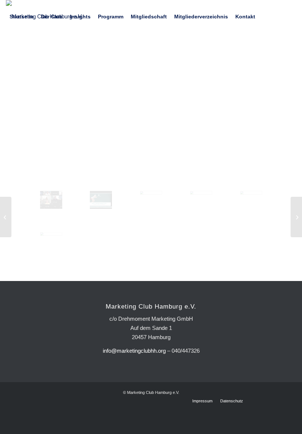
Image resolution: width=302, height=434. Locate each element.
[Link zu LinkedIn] (8, 49)
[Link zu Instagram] (19, 49)
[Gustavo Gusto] (296, 217)
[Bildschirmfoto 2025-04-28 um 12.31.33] (51, 241)
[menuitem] (21, 16)
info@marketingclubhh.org (134, 351)
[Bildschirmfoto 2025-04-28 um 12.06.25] (101, 200)
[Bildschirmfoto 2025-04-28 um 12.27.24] (201, 200)
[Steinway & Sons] (5, 217)
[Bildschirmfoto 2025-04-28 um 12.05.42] (51, 200)
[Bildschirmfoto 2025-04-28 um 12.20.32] (151, 200)
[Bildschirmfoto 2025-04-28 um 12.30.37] (251, 200)
